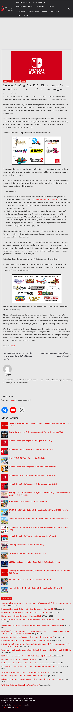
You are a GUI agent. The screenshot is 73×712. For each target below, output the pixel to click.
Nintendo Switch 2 (22, 2)
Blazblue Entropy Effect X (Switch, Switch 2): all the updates (22, 676)
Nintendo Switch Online (24, 7)
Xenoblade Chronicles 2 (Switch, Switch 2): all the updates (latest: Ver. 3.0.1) (35, 588)
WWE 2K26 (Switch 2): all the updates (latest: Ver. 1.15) (20, 685)
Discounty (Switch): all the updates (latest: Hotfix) (26, 545)
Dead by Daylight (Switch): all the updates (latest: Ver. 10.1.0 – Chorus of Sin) (36, 432)
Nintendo (17, 81)
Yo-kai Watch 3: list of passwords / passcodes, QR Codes (29, 501)
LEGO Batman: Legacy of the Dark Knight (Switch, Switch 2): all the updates (35, 562)
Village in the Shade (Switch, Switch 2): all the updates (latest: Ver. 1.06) (26, 672)
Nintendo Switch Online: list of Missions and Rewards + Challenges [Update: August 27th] (32, 619)
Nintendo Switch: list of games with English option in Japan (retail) (32, 475)
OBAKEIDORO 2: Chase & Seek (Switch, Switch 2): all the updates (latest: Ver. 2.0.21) (30, 666)
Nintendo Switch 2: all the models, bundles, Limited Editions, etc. (31, 449)
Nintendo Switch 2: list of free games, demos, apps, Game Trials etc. (33, 536)
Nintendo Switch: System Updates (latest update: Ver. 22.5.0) (30, 441)
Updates (51, 7)
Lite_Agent (15, 93)
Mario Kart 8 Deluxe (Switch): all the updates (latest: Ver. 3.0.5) (30, 579)
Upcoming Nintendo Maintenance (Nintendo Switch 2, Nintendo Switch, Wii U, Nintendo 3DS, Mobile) (36, 650)
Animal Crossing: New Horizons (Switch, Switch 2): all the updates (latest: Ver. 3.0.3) (38, 519)
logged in (14, 400)
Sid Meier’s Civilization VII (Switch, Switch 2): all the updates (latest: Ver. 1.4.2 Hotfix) (31, 679)
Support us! (55, 11)
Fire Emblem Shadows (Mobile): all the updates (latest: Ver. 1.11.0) (24, 612)
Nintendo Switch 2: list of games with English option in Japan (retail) (33, 484)
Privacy (26, 15)
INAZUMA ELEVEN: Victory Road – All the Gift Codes (27, 458)
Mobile (44, 11)
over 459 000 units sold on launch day (44, 199)
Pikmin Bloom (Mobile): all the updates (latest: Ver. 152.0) (21, 616)
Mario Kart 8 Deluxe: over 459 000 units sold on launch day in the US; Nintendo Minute (18, 356)
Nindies (11, 81)
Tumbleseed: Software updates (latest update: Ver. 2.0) (54, 354)
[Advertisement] (36, 30)
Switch (23, 81)
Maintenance (20, 11)
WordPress (4, 707)
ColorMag (16, 707)
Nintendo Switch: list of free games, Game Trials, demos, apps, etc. (32, 467)
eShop (5, 81)
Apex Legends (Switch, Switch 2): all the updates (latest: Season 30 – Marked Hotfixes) (32, 625)
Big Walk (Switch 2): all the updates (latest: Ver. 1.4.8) (27, 553)
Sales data (40, 7)
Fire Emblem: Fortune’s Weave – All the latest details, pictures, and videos (27, 663)
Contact (19, 15)
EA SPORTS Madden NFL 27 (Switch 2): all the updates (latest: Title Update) (27, 637)
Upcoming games (33, 11)
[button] (29, 2)
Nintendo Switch (39, 2)
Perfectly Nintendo (17, 705)
